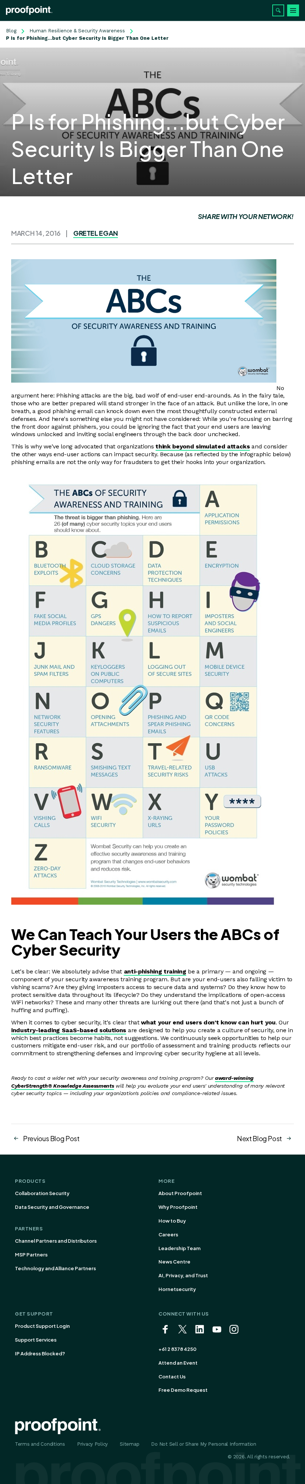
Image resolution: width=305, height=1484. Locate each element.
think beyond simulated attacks (202, 446)
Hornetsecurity (177, 1289)
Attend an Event (178, 1363)
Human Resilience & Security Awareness (77, 30)
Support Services (36, 1340)
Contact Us (172, 1377)
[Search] (278, 10)
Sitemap (129, 1444)
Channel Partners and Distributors (56, 1241)
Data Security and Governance (52, 1207)
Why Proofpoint (178, 1207)
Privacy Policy (92, 1444)
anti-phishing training (155, 971)
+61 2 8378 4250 (177, 1349)
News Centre (174, 1262)
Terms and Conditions (40, 1444)
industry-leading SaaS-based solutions (68, 1030)
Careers (168, 1234)
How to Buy (172, 1221)
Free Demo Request (183, 1390)
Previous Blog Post (51, 1138)
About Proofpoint (180, 1193)
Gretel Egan (95, 233)
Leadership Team (179, 1248)
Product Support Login (42, 1326)
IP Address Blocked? (40, 1353)
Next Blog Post (259, 1138)
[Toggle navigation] (293, 10)
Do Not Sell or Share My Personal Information (203, 1444)
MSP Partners (31, 1255)
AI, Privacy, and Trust (183, 1275)
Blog (11, 30)
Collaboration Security (42, 1193)
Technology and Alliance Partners (55, 1268)
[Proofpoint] (29, 10)
